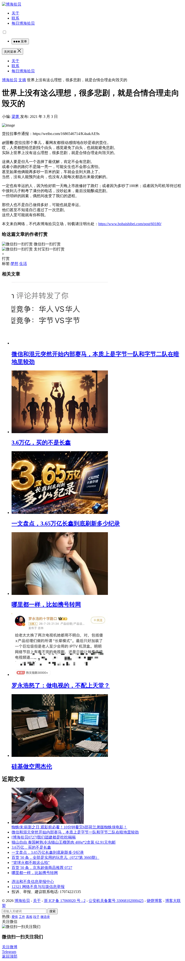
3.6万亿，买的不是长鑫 (41, 442)
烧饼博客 (154, 901)
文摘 (22, 80)
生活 (23, 264)
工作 (22, 917)
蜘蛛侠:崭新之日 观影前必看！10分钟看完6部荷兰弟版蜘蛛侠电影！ (69, 827)
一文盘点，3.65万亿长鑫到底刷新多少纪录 (66, 523)
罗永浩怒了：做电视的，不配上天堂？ (61, 685)
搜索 (52, 911)
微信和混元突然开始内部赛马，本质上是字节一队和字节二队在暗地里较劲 (75, 832)
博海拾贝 (9, 80)
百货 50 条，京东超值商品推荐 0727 (42, 868)
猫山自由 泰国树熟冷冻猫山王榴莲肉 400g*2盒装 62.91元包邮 (64, 842)
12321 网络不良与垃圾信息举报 (38, 887)
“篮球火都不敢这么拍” (31, 862)
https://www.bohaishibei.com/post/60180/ (129, 224)
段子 (36, 917)
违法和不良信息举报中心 (33, 882)
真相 (29, 917)
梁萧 (16, 116)
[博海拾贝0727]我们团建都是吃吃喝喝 (44, 837)
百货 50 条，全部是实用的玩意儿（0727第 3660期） (55, 857)
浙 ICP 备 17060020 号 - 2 (65, 901)
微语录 (45, 917)
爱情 (15, 917)
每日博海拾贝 (23, 23)
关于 (15, 13)
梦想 (14, 264)
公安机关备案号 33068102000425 (116, 901)
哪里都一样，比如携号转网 (46, 604)
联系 (15, 18)
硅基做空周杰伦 (32, 766)
